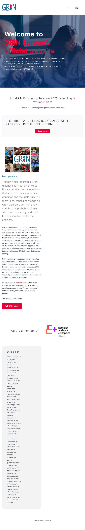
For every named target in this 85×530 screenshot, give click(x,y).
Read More (42, 131)
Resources (22, 283)
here (62, 108)
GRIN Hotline (13, 306)
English (79, 7)
